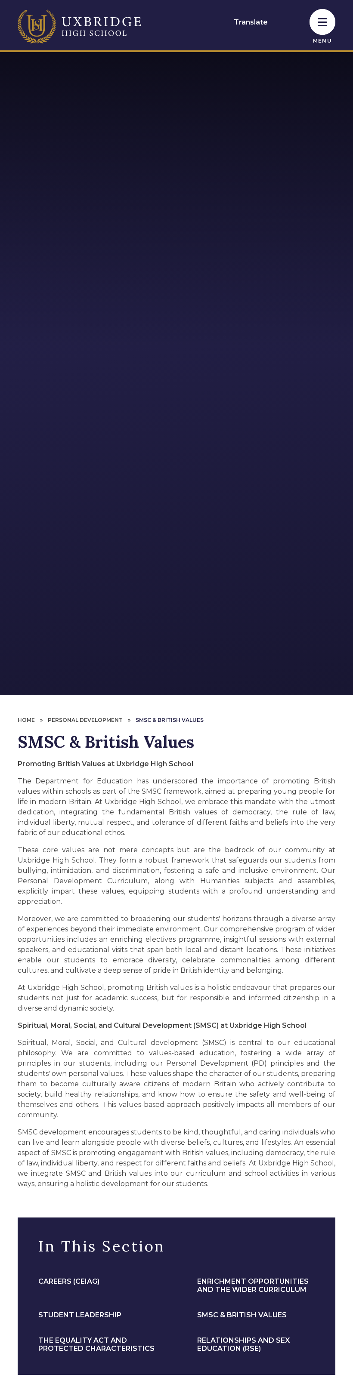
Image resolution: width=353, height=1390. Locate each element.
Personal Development (85, 720)
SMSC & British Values (170, 720)
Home (26, 720)
